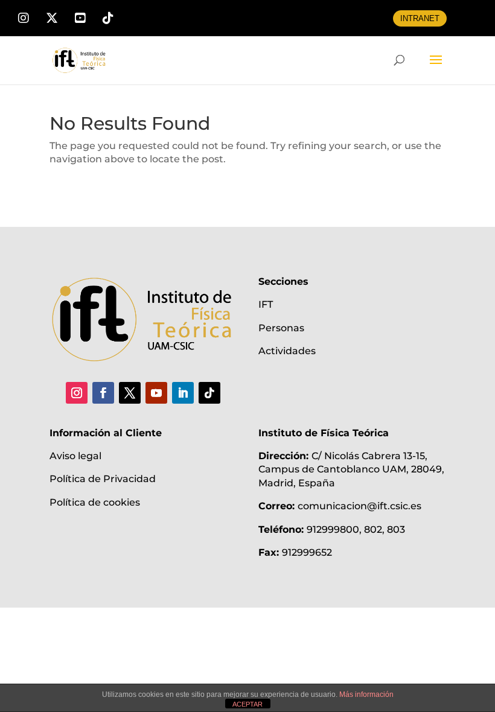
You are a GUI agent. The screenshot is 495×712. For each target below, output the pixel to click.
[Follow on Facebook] (103, 393)
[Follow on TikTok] (209, 393)
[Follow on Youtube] (156, 393)
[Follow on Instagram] (77, 393)
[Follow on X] (130, 393)
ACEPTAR (247, 704)
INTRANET (419, 18)
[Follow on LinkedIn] (183, 393)
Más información (366, 694)
